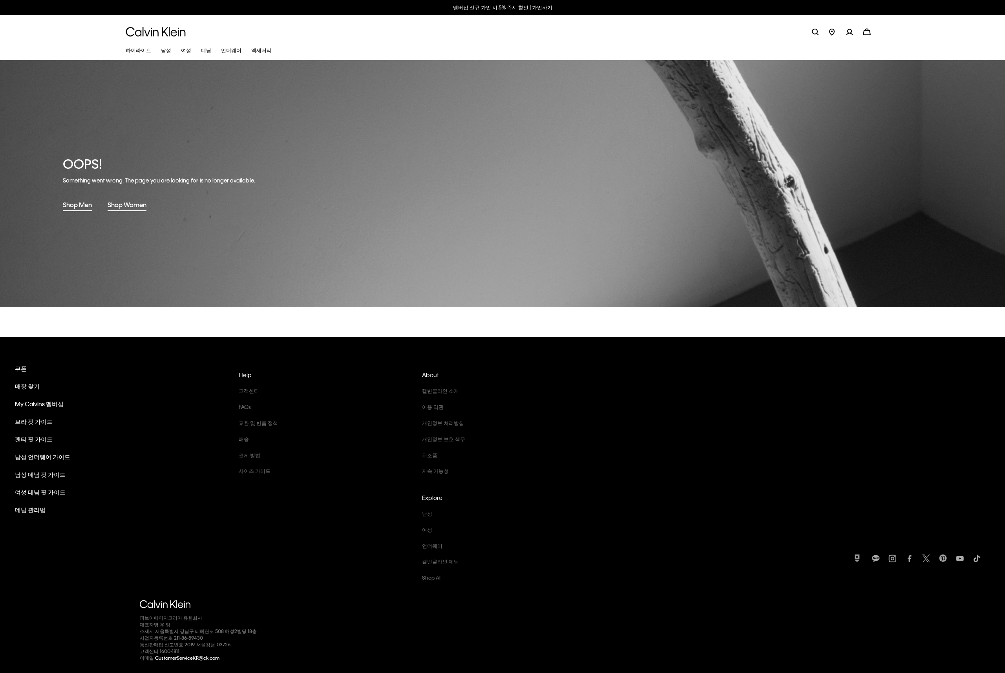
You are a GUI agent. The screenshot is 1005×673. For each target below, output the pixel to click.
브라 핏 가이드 (34, 421)
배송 (244, 439)
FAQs (245, 406)
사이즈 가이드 (254, 470)
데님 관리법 (30, 510)
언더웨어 (432, 545)
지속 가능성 (435, 470)
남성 (427, 513)
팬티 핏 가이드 (34, 439)
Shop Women (127, 205)
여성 (427, 529)
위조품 (429, 455)
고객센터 (249, 390)
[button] (854, 31)
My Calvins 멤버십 (39, 404)
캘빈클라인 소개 (440, 390)
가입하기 (542, 7)
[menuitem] (837, 31)
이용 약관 (433, 406)
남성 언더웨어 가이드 (42, 457)
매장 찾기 (27, 386)
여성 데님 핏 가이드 (40, 492)
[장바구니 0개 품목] (867, 31)
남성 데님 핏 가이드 (40, 474)
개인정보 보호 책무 (443, 439)
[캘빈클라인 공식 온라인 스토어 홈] (156, 31)
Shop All (432, 577)
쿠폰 (21, 368)
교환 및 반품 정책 (258, 422)
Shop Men (77, 205)
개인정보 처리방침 (443, 422)
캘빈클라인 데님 (440, 561)
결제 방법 (249, 455)
